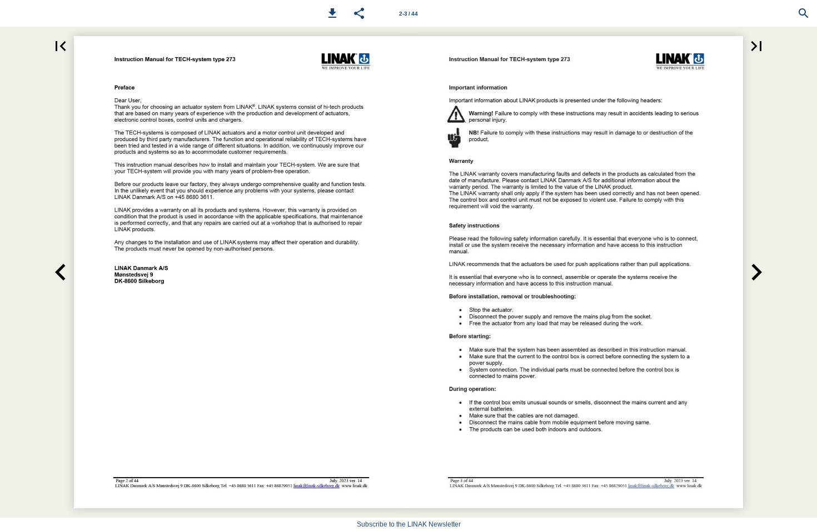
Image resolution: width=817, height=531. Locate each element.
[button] (332, 13)
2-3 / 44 (408, 14)
